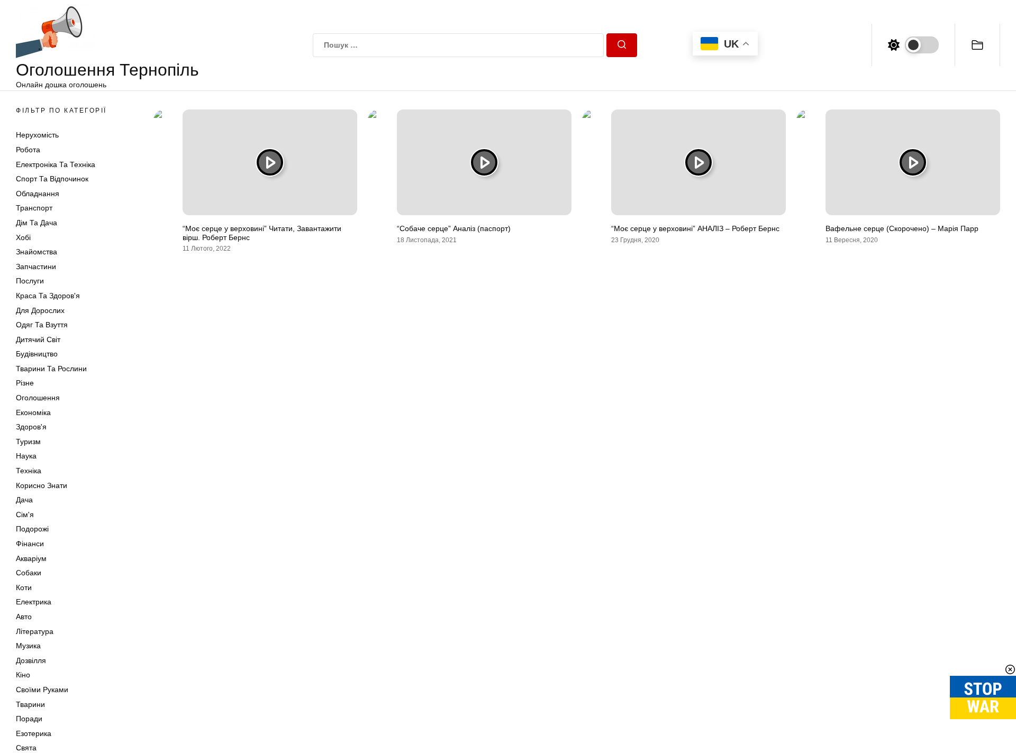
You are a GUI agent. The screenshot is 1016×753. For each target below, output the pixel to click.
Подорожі (32, 529)
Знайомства (36, 251)
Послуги (30, 281)
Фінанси (30, 543)
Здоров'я (31, 427)
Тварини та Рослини (51, 368)
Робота (28, 149)
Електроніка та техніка (55, 164)
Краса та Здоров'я (48, 295)
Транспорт (34, 208)
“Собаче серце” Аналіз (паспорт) (454, 228)
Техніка (28, 470)
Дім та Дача (36, 222)
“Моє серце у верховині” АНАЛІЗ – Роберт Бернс (695, 228)
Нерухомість (37, 135)
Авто (24, 616)
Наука (26, 456)
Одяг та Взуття (42, 324)
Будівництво (37, 354)
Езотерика (33, 733)
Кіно (23, 675)
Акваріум (31, 558)
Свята (26, 747)
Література (34, 631)
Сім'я (25, 514)
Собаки (28, 572)
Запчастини (36, 266)
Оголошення (38, 397)
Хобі (23, 237)
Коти (24, 587)
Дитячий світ (38, 339)
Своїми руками (42, 689)
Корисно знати (41, 485)
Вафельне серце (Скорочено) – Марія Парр (902, 228)
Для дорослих (40, 310)
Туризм (28, 441)
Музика (28, 645)
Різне (25, 383)
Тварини (30, 704)
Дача (24, 499)
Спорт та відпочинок (52, 179)
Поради (29, 718)
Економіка (33, 412)
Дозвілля (31, 660)
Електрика (33, 602)
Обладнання (37, 193)
